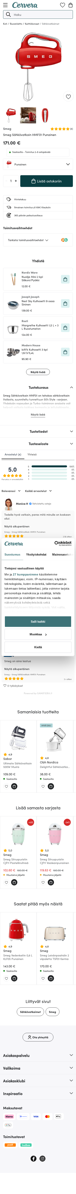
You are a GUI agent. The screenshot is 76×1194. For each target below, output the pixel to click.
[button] (8, 14)
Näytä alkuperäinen (16, 526)
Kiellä (38, 647)
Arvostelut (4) (13, 454)
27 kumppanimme (25, 574)
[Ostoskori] (70, 5)
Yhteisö (32, 454)
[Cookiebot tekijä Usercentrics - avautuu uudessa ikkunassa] (55, 543)
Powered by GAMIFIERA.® (38, 693)
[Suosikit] (62, 5)
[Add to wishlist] (68, 96)
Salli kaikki (38, 621)
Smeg (52, 1012)
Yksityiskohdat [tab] (36, 554)
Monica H (22, 503)
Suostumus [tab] (12, 554)
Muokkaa (36, 634)
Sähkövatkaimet (30, 1012)
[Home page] (25, 6)
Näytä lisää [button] (38, 372)
